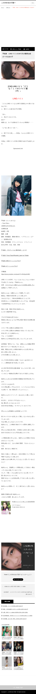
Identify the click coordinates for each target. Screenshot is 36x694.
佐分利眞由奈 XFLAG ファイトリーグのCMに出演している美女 (17, 615)
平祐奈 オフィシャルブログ (9, 266)
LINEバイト (15, 49)
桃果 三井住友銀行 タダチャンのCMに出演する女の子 (15, 609)
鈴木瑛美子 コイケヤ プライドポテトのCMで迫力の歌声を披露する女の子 (18, 593)
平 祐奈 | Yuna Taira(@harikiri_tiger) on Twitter (15, 255)
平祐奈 (19, 49)
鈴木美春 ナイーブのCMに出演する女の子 (13, 606)
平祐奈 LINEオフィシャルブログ (11, 261)
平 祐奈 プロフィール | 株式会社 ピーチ (14, 250)
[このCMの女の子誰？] (8, 3)
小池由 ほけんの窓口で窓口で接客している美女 (15, 586)
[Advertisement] (18, 28)
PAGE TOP (19, 687)
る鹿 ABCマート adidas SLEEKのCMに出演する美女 (15, 612)
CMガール (8, 7)
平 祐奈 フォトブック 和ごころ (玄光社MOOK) (23, 501)
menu (33, 2)
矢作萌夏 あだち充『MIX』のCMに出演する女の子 (15, 618)
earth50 (27, 49)
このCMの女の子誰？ (12, 691)
